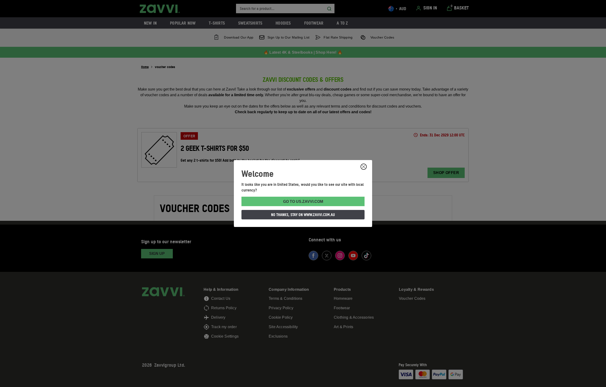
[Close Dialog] (363, 167)
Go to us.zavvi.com (303, 202)
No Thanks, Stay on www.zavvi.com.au (303, 214)
